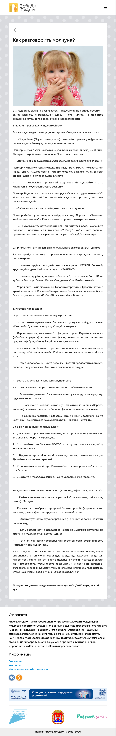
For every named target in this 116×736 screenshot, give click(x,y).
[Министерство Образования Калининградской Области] (58, 717)
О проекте (15, 661)
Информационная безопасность (28, 669)
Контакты (15, 665)
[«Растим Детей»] (92, 717)
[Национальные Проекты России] (18, 717)
